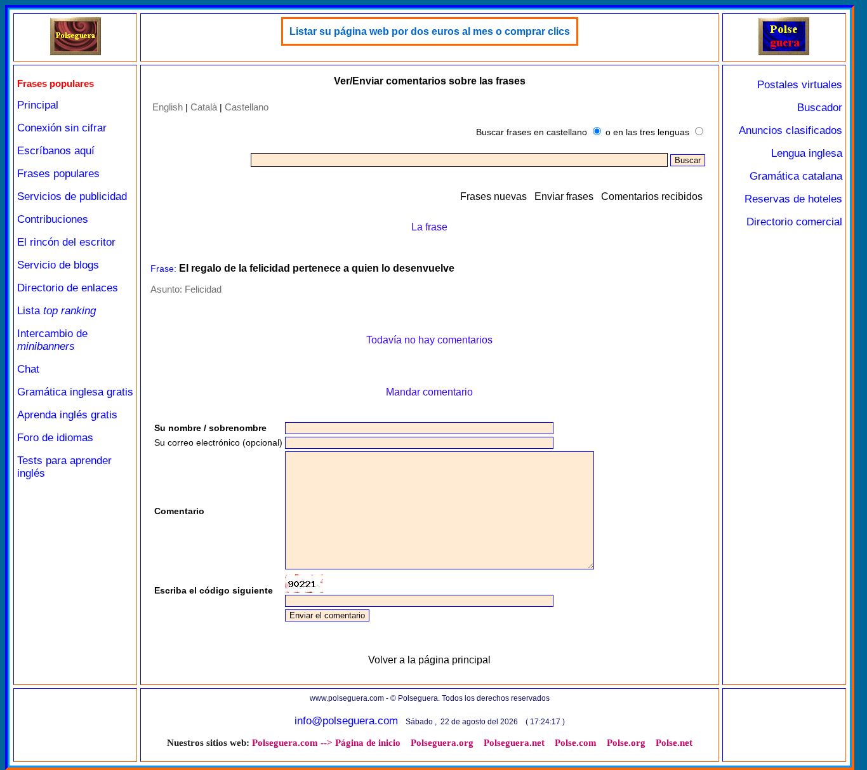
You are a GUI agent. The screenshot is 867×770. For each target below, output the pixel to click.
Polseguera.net (514, 743)
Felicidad (203, 289)
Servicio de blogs (58, 265)
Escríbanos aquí (56, 151)
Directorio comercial (794, 222)
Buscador (819, 108)
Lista (56, 311)
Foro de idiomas (55, 438)
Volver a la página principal (429, 659)
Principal (37, 105)
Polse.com (576, 743)
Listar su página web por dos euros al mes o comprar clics (429, 31)
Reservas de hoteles (793, 199)
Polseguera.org (442, 743)
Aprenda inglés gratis (67, 415)
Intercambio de (52, 340)
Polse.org (626, 743)
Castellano (246, 107)
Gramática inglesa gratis (75, 392)
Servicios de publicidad (72, 196)
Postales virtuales (799, 85)
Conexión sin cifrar (62, 128)
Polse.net (674, 743)
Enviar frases (563, 196)
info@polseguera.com (346, 721)
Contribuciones (52, 219)
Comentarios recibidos (652, 196)
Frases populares (58, 174)
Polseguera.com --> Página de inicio (326, 743)
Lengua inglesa (806, 153)
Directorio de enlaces (67, 288)
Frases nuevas (493, 196)
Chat (28, 369)
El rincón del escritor (66, 242)
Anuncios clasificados (790, 130)
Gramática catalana (796, 176)
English (167, 107)
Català (203, 107)
